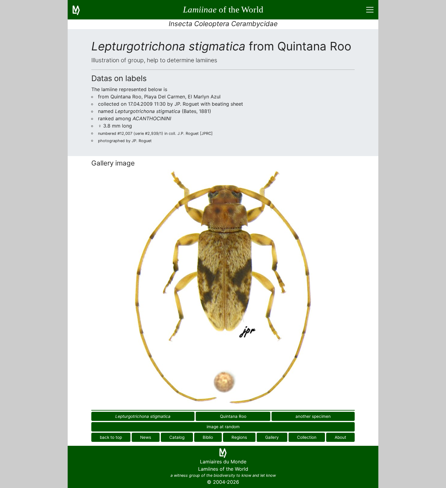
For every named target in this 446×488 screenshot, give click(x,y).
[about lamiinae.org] (80, 9)
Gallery (272, 437)
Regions (239, 437)
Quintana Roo (233, 416)
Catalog (176, 437)
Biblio (208, 437)
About (340, 437)
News (145, 437)
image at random (223, 426)
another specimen (313, 416)
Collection (306, 437)
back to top (111, 437)
